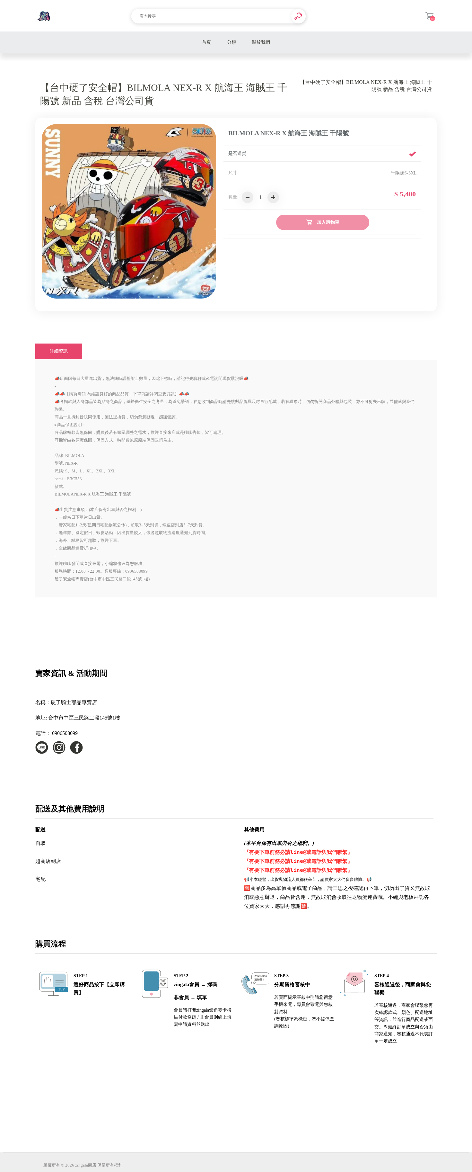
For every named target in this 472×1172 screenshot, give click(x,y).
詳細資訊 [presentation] (59, 351)
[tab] (58, 351)
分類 (231, 42)
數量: (233, 197)
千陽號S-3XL (404, 173)
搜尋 (298, 16)
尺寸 (232, 172)
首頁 (206, 42)
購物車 (429, 16)
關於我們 (261, 42)
